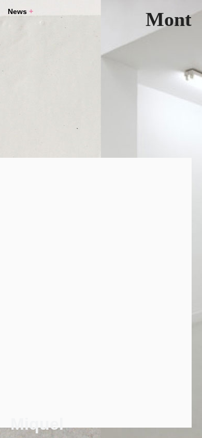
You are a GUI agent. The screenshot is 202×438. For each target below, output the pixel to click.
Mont (169, 19)
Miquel (37, 424)
